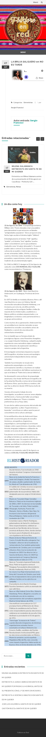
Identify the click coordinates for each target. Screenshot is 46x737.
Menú (35, 2)
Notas (18, 187)
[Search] (28, 655)
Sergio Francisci (17, 108)
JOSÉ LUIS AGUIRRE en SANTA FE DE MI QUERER (21, 704)
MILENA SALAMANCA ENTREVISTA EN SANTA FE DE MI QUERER (27, 169)
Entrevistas (28, 102)
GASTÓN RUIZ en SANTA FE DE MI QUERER (19, 708)
